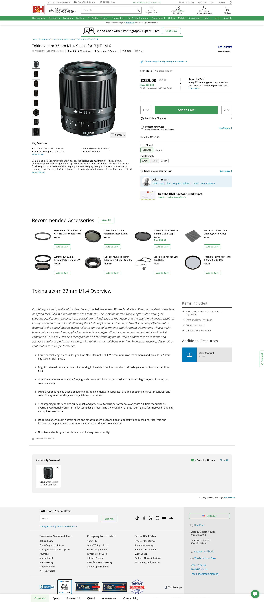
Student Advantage (144, 545)
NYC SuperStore (188, 2)
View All (106, 220)
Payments (45, 553)
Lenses (55, 39)
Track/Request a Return (52, 545)
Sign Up (109, 518)
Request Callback (204, 551)
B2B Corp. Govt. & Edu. (146, 549)
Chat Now (171, 31)
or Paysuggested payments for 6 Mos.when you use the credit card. (209, 83)
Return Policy (46, 540)
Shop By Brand (47, 566)
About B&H (92, 540)
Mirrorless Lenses (67, 39)
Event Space (141, 553)
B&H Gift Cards (199, 569)
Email (45, 519)
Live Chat (221, 2)
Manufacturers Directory (99, 562)
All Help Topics (47, 570)
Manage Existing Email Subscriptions (58, 526)
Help (211, 2)
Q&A (91, 598)
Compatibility (131, 598)
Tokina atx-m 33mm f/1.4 (87, 39)
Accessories (109, 598)
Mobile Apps (175, 587)
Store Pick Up (198, 565)
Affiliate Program (95, 558)
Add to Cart (186, 110)
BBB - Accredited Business (47, 587)
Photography (44, 39)
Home (34, 39)
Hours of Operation (97, 549)
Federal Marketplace (145, 540)
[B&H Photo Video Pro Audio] (39, 9)
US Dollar (211, 516)
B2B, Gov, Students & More (57, 2)
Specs (56, 598)
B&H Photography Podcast (148, 562)
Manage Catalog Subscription (55, 549)
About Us (202, 2)
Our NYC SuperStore (97, 545)
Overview (40, 598)
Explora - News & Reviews (148, 558)
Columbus (130, 23)
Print (140, 51)
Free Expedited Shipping (204, 574)
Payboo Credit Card (97, 553)
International (46, 558)
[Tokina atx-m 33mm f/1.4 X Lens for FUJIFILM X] (88, 98)
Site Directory (46, 562)
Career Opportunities (98, 566)
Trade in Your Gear (205, 558)
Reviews (73, 598)
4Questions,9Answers (107, 51)
